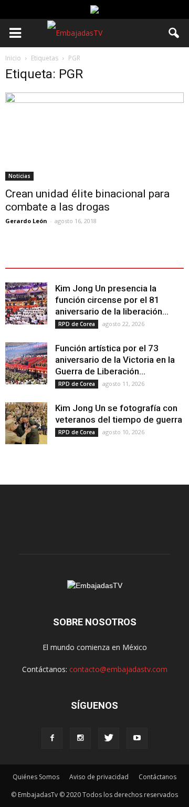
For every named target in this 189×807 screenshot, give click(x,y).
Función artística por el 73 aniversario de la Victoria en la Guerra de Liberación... (115, 359)
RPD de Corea (76, 324)
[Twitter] (108, 738)
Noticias (19, 176)
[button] (174, 33)
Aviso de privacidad (99, 776)
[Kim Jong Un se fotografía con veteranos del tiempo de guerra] (26, 423)
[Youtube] (137, 738)
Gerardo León (26, 221)
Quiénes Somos (36, 776)
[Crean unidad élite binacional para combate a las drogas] (94, 136)
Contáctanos (157, 776)
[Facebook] (51, 738)
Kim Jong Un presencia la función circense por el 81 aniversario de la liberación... (112, 300)
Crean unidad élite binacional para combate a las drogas (87, 200)
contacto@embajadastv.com (118, 669)
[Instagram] (80, 738)
